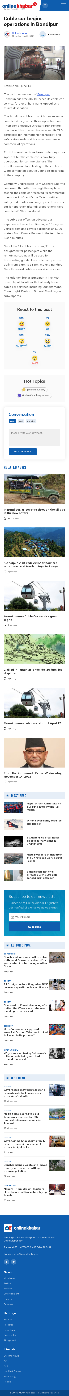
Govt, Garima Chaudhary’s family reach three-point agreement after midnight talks (24, 1143)
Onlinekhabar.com (13, 1240)
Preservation (10, 1335)
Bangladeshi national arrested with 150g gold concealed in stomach (42, 874)
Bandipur (43, 94)
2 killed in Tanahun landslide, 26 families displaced (33, 671)
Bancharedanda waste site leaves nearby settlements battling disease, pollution (25, 1167)
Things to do (10, 1340)
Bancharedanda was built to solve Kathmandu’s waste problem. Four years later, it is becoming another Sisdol (25, 962)
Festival (8, 1319)
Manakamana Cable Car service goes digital (30, 618)
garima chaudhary (35, 389)
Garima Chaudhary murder (36, 395)
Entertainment (11, 1293)
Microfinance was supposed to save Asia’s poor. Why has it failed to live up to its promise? (26, 1032)
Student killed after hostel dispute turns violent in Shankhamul (43, 840)
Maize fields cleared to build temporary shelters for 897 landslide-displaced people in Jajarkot (22, 1118)
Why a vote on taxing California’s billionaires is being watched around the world (25, 1056)
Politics (7, 1283)
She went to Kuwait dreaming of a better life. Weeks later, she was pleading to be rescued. (25, 1008)
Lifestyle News (11, 1355)
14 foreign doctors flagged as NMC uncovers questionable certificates (26, 986)
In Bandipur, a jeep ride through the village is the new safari (34, 511)
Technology (10, 1376)
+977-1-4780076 (21, 1247)
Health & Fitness (12, 1371)
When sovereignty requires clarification (44, 822)
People (7, 1381)
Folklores (8, 1324)
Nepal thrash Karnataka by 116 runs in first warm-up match (44, 806)
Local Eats (9, 1330)
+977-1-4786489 (41, 1247)
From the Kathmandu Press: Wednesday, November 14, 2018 (33, 774)
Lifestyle (8, 1299)
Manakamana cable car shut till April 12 (32, 723)
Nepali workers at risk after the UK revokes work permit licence (44, 857)
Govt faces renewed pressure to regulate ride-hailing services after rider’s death (24, 1092)
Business (8, 1304)
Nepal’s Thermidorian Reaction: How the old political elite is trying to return (25, 1191)
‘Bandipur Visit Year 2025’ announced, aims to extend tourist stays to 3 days (31, 564)
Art (5, 1360)
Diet (6, 1366)
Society (8, 1288)
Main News (9, 1278)
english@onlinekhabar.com (26, 1254)
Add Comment (22, 451)
